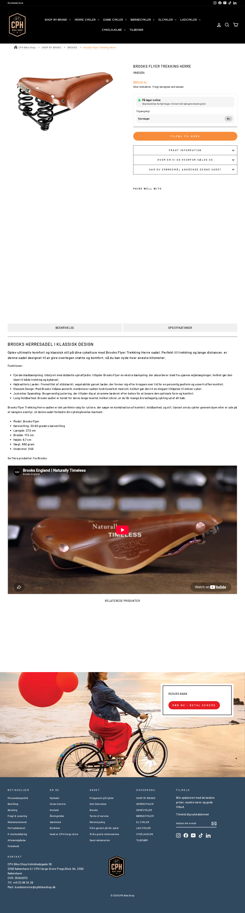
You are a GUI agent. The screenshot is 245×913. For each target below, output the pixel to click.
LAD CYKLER (143, 828)
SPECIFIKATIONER (180, 327)
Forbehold (13, 846)
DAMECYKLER (144, 810)
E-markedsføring (17, 834)
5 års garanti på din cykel (104, 828)
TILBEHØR (142, 840)
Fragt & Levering (17, 815)
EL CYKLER (142, 822)
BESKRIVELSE (65, 327)
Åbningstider (57, 815)
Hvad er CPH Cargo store (64, 834)
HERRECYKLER (145, 803)
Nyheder (55, 798)
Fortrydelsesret (16, 828)
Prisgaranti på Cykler (102, 798)
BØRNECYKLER (145, 815)
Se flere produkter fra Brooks (27, 458)
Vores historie (58, 803)
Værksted (55, 822)
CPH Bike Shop (26, 47)
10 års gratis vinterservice (104, 834)
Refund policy (97, 822)
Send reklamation (100, 840)
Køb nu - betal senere (194, 705)
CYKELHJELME (144, 834)
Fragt (156, 86)
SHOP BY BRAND (51, 47)
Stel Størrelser (98, 803)
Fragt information (185, 150)
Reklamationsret (17, 822)
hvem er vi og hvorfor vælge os (185, 159)
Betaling (12, 810)
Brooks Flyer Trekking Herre (100, 47)
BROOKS (72, 47)
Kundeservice (15, 2)
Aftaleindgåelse (17, 840)
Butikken (55, 828)
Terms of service (99, 815)
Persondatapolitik (18, 798)
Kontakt (54, 810)
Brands (94, 810)
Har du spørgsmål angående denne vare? (185, 169)
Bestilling (13, 803)
